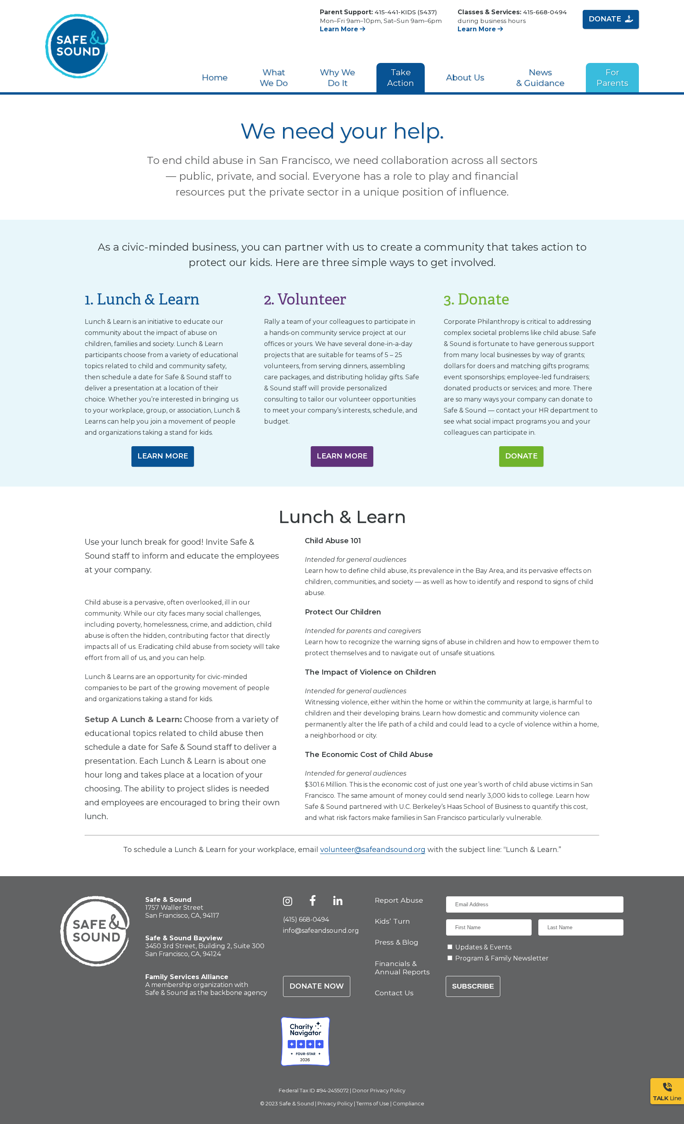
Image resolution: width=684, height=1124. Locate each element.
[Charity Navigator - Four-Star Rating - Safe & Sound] (305, 1041)
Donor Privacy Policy (378, 1090)
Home (215, 77)
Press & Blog (396, 942)
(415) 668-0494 (306, 919)
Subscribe (473, 986)
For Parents (612, 77)
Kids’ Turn (392, 921)
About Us (465, 77)
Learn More (340, 29)
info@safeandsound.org (321, 930)
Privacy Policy (335, 1103)
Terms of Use (372, 1103)
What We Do (274, 77)
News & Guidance (540, 77)
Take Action (400, 77)
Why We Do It (337, 77)
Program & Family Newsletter (502, 958)
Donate (605, 19)
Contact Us (394, 993)
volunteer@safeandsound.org (373, 849)
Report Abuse (399, 900)
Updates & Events (483, 947)
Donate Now (316, 986)
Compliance (408, 1103)
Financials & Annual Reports (402, 967)
